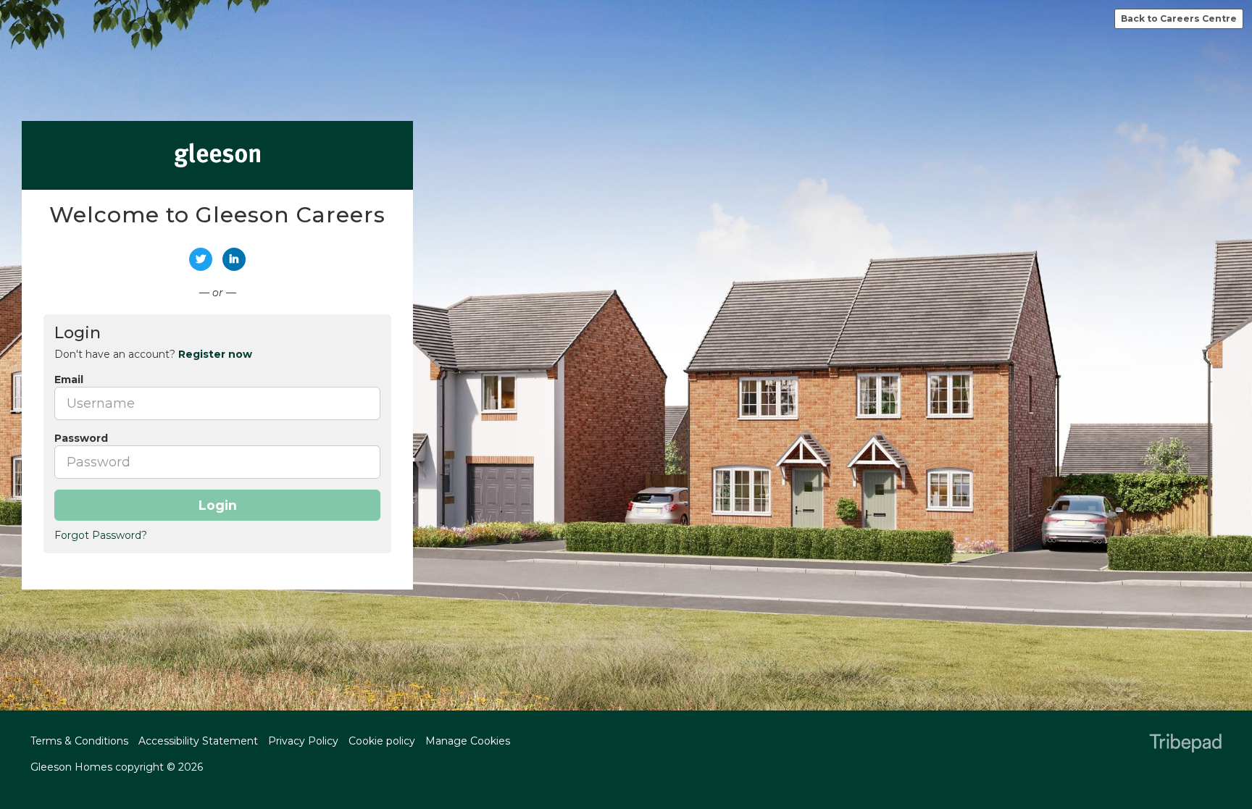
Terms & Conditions (79, 740)
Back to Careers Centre (1179, 18)
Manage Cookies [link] (467, 740)
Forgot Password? (100, 535)
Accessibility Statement (198, 740)
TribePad (1185, 744)
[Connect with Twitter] (200, 259)
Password (81, 438)
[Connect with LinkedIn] (234, 259)
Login (218, 505)
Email (68, 379)
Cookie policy (382, 740)
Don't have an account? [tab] (153, 354)
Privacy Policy (303, 740)
